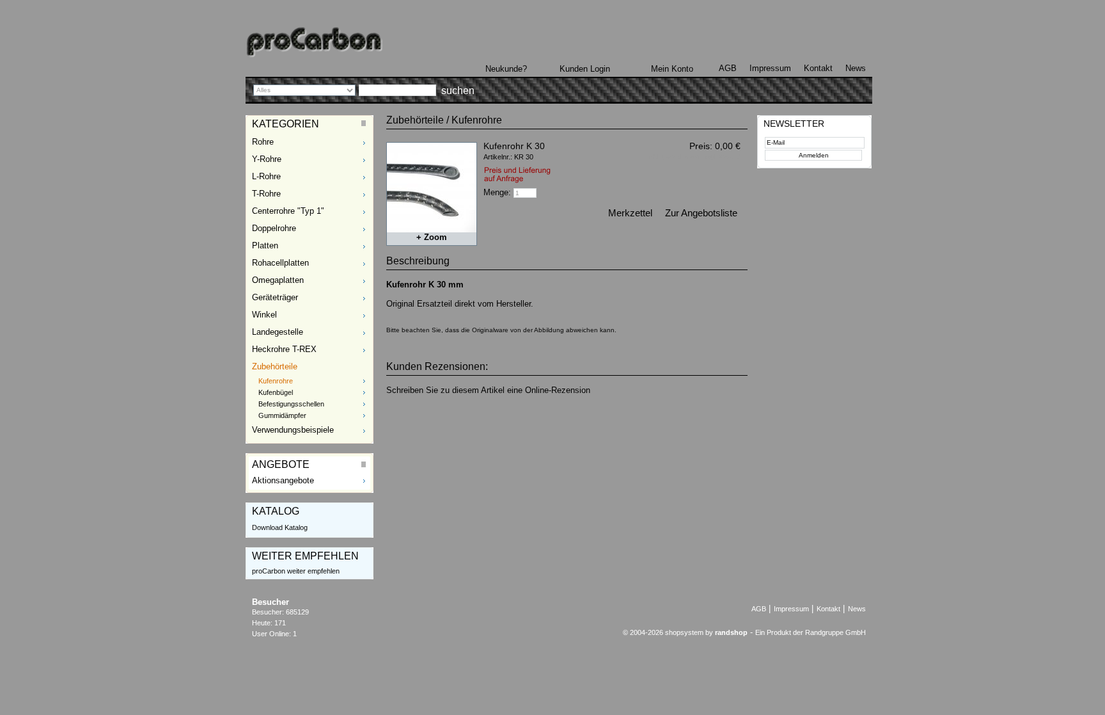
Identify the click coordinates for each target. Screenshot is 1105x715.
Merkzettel (630, 212)
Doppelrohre (274, 228)
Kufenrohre (275, 381)
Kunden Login (585, 69)
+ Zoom (431, 237)
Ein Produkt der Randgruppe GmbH (810, 632)
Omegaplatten (278, 280)
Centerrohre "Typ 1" (288, 211)
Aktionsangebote (283, 480)
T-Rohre (266, 193)
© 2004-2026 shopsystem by (685, 632)
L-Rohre (266, 176)
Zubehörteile (274, 366)
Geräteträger (275, 297)
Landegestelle (277, 332)
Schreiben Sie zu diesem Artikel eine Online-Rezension (488, 390)
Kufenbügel (275, 392)
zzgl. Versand (722, 157)
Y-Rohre (266, 159)
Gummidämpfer (282, 415)
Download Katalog (280, 527)
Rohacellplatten (280, 263)
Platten (265, 245)
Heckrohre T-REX (284, 349)
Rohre (263, 142)
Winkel (264, 314)
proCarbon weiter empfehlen (296, 571)
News (855, 68)
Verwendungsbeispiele (293, 430)
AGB (728, 68)
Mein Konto (672, 69)
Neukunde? (506, 69)
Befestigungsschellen (291, 404)
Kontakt (818, 68)
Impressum (770, 68)
